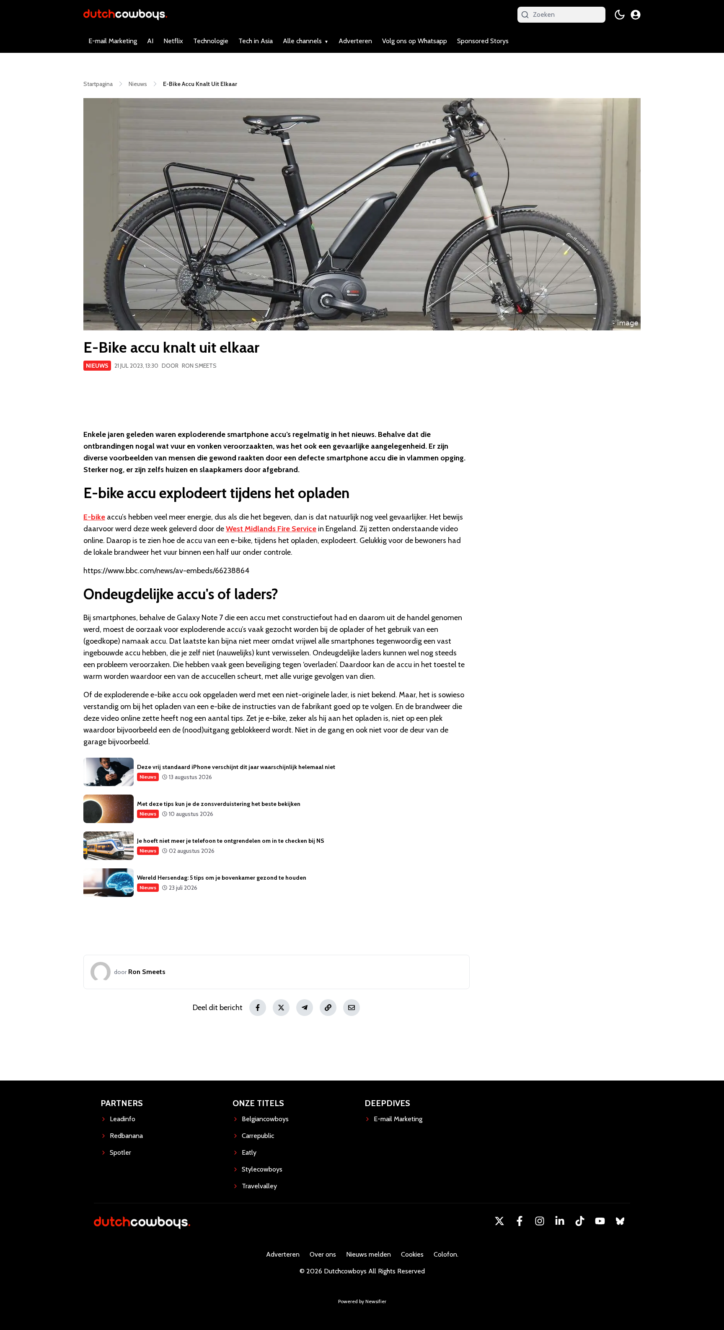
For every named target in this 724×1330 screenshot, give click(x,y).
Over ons (323, 1254)
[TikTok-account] (580, 1221)
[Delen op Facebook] (257, 1007)
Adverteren (355, 41)
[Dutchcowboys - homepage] (125, 14)
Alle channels (302, 41)
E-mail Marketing (112, 41)
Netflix (173, 41)
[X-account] (499, 1221)
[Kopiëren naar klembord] (328, 1007)
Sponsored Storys (483, 41)
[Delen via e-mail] (351, 1007)
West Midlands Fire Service (271, 528)
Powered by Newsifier (362, 1301)
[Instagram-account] (540, 1221)
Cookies (412, 1254)
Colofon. (446, 1254)
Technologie (210, 41)
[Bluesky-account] (620, 1221)
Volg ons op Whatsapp (414, 41)
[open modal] (636, 15)
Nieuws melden (368, 1254)
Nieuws (97, 365)
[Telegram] (304, 1007)
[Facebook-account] (520, 1221)
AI (150, 41)
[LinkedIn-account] (560, 1221)
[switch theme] (620, 15)
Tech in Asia (255, 41)
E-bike (94, 517)
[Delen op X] (281, 1007)
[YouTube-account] (600, 1221)
